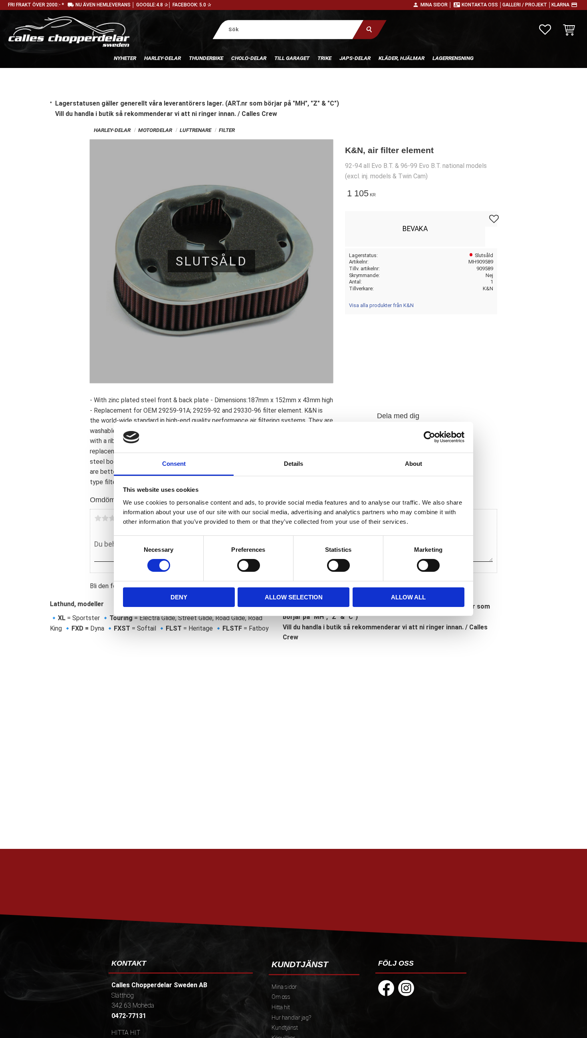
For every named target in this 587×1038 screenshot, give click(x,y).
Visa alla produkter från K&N (381, 305)
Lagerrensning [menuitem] (453, 58)
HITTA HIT (125, 1032)
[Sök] (369, 29)
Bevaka (415, 229)
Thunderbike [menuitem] (206, 58)
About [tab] (413, 463)
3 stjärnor (112, 518)
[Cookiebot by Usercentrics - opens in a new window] (429, 437)
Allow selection (294, 597)
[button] (545, 30)
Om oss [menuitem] (281, 997)
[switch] (248, 565)
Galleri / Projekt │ (526, 5)
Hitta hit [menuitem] (281, 1007)
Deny (179, 597)
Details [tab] (293, 463)
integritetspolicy (236, 921)
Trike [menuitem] (324, 58)
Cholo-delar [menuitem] (248, 58)
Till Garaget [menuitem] (291, 58)
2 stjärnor (105, 518)
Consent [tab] (174, 463)
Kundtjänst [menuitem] (285, 1027)
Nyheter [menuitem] (125, 58)
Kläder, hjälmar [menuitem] (401, 58)
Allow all (408, 597)
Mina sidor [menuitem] (284, 987)
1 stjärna (97, 518)
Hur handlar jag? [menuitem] (291, 1017)
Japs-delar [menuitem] (355, 58)
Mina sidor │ (436, 5)
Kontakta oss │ (482, 5)
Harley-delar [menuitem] (162, 58)
